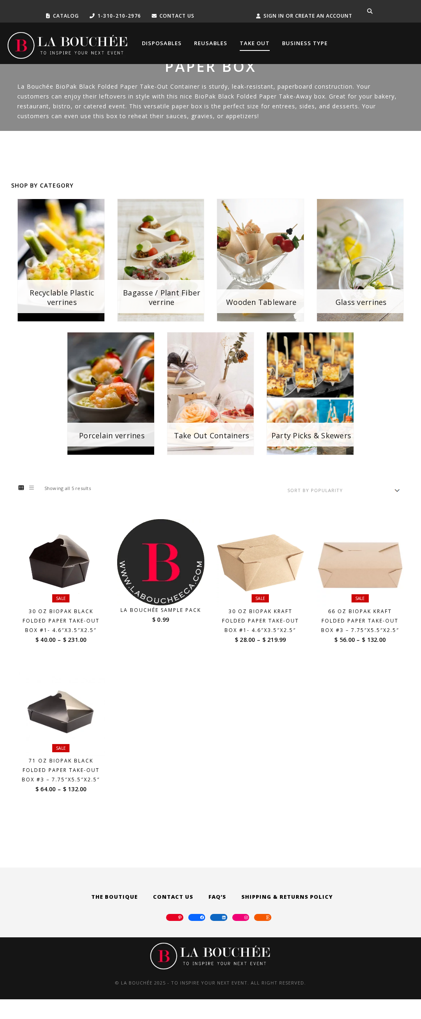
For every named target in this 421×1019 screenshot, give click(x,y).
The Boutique (114, 896)
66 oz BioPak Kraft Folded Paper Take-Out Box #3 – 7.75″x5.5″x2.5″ (360, 621)
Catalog (66, 15)
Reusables (210, 43)
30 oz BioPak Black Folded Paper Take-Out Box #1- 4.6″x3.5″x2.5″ (61, 621)
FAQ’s (217, 896)
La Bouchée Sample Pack (160, 610)
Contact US (177, 15)
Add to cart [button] (165, 590)
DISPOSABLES (162, 43)
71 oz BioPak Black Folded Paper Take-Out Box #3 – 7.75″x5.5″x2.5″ (61, 770)
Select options (66, 591)
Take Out (255, 43)
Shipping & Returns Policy (287, 896)
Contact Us (173, 896)
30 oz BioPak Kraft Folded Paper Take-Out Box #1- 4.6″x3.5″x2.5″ (260, 621)
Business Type (305, 43)
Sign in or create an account (308, 15)
